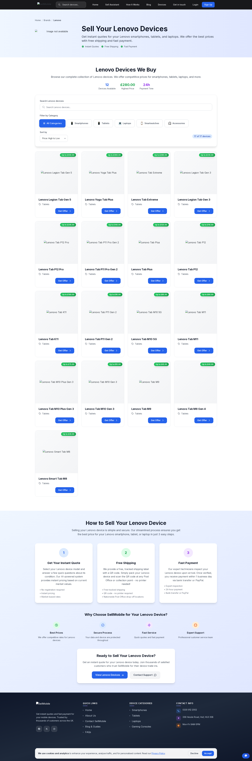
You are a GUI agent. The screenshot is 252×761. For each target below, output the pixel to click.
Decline (194, 753)
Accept (208, 753)
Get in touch (179, 4)
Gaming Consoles (141, 726)
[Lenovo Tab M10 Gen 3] (103, 394)
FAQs (88, 732)
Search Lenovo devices (52, 101)
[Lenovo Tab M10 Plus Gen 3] (56, 394)
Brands (47, 20)
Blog (148, 4)
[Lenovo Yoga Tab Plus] (103, 184)
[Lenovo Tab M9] (149, 394)
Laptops (136, 721)
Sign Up (208, 4)
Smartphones (139, 710)
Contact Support (143, 674)
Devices (162, 4)
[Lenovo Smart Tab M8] (56, 464)
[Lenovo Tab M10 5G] (149, 324)
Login (195, 4)
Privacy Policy (158, 753)
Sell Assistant (112, 4)
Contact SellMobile (95, 721)
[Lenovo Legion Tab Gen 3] (195, 184)
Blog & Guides (92, 726)
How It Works (132, 4)
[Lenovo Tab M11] (195, 324)
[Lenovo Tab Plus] (149, 254)
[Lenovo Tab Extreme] (149, 184)
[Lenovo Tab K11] (56, 324)
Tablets (136, 715)
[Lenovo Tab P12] (195, 254)
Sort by (43, 132)
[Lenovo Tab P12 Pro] (56, 254)
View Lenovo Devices (107, 674)
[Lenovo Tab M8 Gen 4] (195, 394)
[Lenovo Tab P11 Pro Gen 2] (103, 254)
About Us (90, 715)
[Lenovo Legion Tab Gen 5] (56, 184)
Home (95, 4)
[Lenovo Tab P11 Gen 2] (103, 324)
